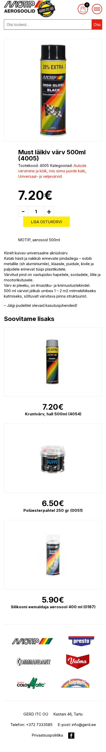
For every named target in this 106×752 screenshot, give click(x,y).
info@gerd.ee (84, 724)
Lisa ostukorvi (46, 221)
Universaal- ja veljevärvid (40, 176)
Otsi (97, 24)
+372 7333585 (39, 724)
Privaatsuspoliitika (47, 735)
